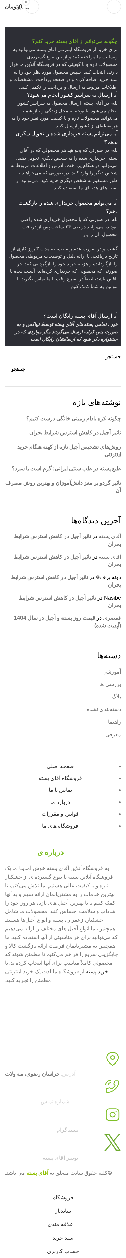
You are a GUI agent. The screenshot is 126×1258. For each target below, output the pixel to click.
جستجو (113, 356)
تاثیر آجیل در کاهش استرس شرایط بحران (75, 432)
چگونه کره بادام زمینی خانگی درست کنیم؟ (73, 418)
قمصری (112, 618)
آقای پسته (110, 536)
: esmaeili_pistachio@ (42, 1130)
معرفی (113, 734)
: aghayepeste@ (41, 1158)
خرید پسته (97, 971)
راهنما (114, 722)
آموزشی (111, 672)
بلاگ (116, 696)
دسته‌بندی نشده (104, 709)
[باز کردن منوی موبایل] (113, 6)
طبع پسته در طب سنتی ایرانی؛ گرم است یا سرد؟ (66, 468)
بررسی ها (110, 684)
